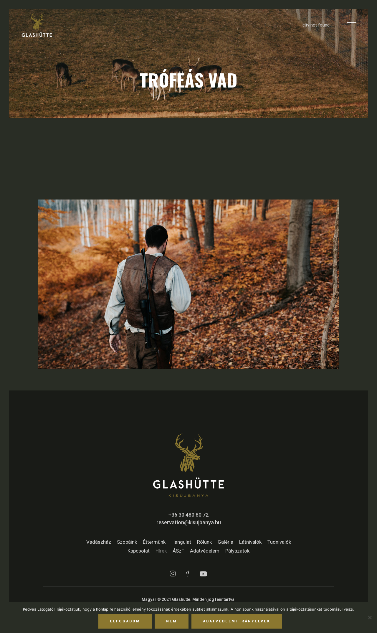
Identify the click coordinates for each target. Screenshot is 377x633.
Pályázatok (237, 551)
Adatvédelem (204, 551)
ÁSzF (178, 551)
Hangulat (181, 542)
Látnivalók (250, 542)
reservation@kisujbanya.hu (188, 522)
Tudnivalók (279, 542)
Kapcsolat (139, 551)
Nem (171, 621)
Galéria (225, 542)
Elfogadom (125, 621)
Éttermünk (154, 542)
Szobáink (127, 542)
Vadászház (98, 542)
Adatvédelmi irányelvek (236, 621)
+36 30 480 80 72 (188, 515)
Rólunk (204, 542)
